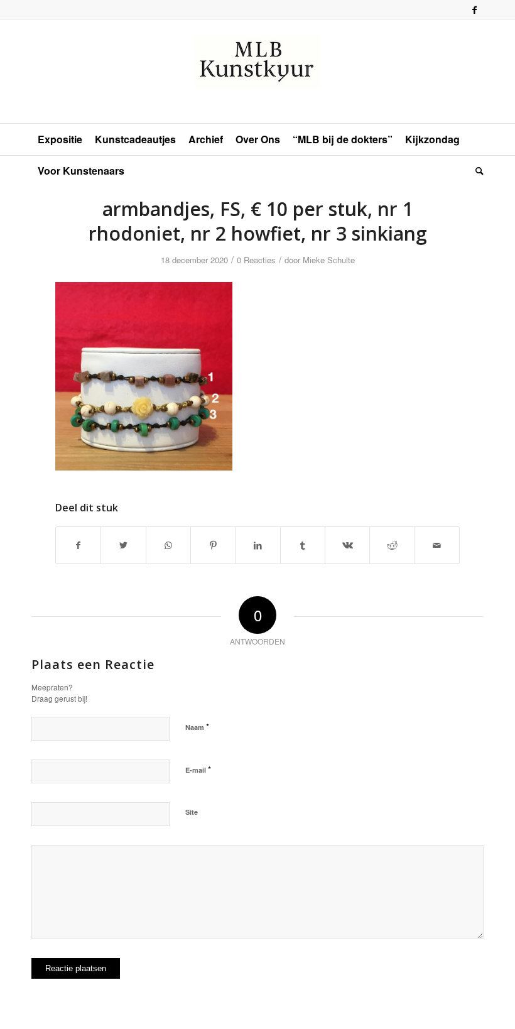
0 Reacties (256, 260)
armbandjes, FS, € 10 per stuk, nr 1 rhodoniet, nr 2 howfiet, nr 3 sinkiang (258, 221)
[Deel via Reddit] (392, 545)
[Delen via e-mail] (437, 545)
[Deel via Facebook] (78, 545)
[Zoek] (476, 171)
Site (191, 812)
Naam (197, 726)
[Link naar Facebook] (474, 9)
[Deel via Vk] (347, 545)
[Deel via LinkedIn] (257, 545)
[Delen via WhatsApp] (168, 545)
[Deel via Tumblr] (303, 545)
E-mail (198, 769)
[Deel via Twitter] (123, 545)
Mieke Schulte (329, 260)
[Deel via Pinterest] (213, 545)
